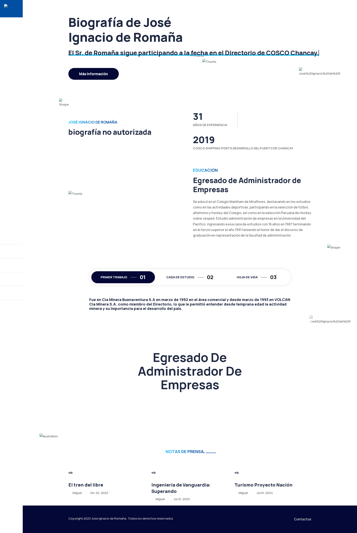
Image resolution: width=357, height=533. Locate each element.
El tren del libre (85, 485)
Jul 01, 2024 (265, 493)
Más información (93, 73)
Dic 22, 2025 (99, 493)
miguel (77, 493)
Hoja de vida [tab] (257, 277)
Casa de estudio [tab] (189, 277)
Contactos (302, 519)
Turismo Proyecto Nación (263, 485)
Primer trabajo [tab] (123, 277)
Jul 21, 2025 (182, 499)
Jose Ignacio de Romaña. (109, 518)
